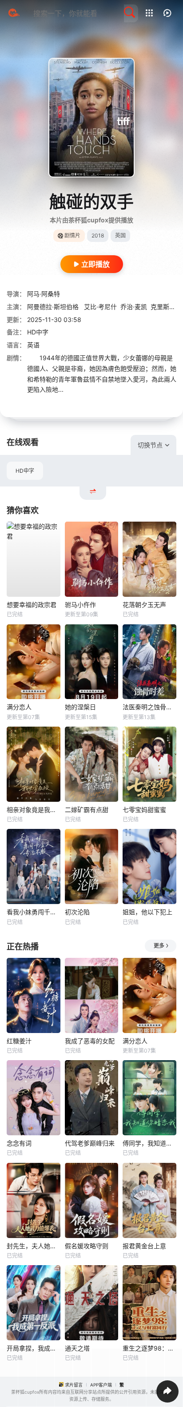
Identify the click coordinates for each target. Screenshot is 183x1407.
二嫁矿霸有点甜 (86, 809)
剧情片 (72, 235)
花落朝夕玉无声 (144, 604)
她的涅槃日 (80, 707)
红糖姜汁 (19, 1041)
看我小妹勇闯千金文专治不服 (33, 912)
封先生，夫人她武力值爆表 (33, 1246)
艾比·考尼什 (100, 306)
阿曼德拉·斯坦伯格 (53, 306)
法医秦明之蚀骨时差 (149, 707)
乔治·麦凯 (133, 306)
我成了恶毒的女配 (90, 1041)
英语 (33, 345)
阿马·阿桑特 (43, 293)
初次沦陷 (77, 912)
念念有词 (19, 1143)
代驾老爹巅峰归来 (90, 1143)
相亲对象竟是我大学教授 (33, 809)
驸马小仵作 (80, 604)
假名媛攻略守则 (86, 1246)
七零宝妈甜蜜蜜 (144, 809)
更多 (159, 945)
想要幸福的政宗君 (31, 604)
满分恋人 (19, 707)
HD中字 (25, 470)
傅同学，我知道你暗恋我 (149, 1143)
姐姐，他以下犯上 (147, 912)
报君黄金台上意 (144, 1246)
